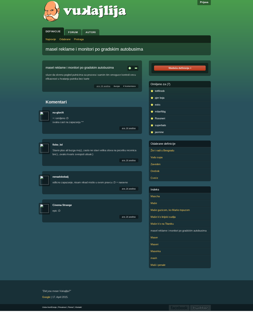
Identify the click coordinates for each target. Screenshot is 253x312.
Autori (91, 32)
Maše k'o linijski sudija (163, 216)
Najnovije (51, 39)
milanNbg (160, 111)
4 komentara (129, 86)
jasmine (159, 132)
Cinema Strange (62, 205)
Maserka (156, 251)
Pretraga (79, 39)
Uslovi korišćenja (49, 307)
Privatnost (62, 307)
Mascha (155, 196)
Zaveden (155, 164)
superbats (160, 125)
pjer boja (159, 97)
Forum (73, 32)
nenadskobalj (60, 176)
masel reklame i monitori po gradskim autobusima (94, 49)
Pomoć (71, 307)
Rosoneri (160, 118)
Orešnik (155, 171)
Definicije (53, 31)
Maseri (154, 244)
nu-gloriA (58, 112)
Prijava (204, 2)
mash (154, 258)
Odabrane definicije (163, 143)
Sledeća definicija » (179, 68)
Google (46, 297)
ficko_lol (57, 144)
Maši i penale (158, 264)
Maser (154, 237)
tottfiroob (160, 90)
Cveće (154, 177)
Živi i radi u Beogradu (162, 150)
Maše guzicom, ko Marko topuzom (170, 210)
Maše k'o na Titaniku (162, 223)
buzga (117, 86)
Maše (154, 203)
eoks (157, 104)
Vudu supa (156, 157)
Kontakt (78, 307)
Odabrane (65, 39)
